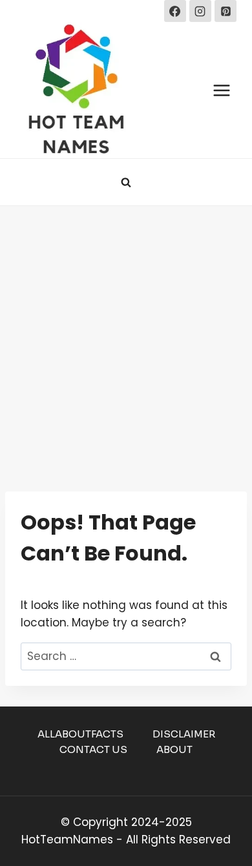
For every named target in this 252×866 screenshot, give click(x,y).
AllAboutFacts (80, 734)
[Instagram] (200, 11)
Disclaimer (183, 734)
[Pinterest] (225, 11)
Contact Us (93, 749)
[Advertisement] (126, 338)
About (174, 749)
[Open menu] (221, 90)
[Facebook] (175, 11)
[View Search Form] (126, 182)
